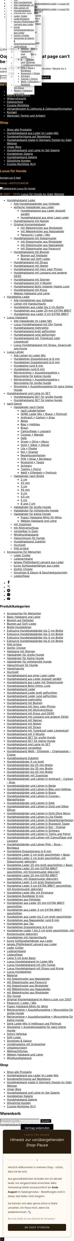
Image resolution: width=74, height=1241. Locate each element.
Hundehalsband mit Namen (31, 221)
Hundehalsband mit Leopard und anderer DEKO (37, 716)
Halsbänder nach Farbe (29, 407)
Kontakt (12, 112)
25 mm (25, 483)
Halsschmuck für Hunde (29, 538)
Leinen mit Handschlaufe (30, 303)
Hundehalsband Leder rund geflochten (32, 696)
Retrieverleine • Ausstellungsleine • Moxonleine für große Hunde (37, 381)
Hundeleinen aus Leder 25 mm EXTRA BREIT (42, 310)
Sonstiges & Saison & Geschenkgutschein (40, 572)
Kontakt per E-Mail (10, 177)
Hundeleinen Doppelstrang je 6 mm (37, 362)
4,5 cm (25, 496)
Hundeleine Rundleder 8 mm (25, 896)
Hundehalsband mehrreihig (31, 328)
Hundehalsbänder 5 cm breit (25, 761)
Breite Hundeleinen (19, 627)
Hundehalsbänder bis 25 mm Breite (30, 765)
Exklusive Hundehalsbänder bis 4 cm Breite (35, 637)
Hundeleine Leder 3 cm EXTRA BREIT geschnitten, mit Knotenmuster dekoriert (39, 887)
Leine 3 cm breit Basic (21, 958)
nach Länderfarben (33, 410)
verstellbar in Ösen (26, 531)
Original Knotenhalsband (29, 224)
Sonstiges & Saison (19, 1040)
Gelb (24, 438)
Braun (24, 427)
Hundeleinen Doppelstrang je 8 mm (37, 359)
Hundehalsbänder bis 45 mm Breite (30, 772)
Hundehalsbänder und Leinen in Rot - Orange (36, 827)
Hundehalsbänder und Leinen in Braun (31, 792)
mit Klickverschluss (26, 527)
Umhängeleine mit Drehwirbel (26, 1044)
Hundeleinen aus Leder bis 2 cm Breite (39, 307)
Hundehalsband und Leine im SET (28, 393)
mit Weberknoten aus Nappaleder (42, 231)
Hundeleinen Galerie (20, 153)
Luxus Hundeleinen (19, 972)
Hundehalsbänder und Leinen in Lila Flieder (35, 816)
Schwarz (25, 76)
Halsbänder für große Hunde (32, 507)
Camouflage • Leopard (36, 431)
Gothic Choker (21, 35)
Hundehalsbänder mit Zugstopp (27, 775)
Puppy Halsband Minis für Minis (41, 517)
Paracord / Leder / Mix (35, 234)
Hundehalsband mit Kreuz (22, 86)
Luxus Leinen (15, 352)
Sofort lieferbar (17, 1034)
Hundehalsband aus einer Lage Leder (45, 217)
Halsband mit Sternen (21, 651)
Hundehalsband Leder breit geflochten (32, 692)
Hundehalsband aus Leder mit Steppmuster (35, 682)
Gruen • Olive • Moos (35, 441)
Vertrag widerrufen (37, 1128)
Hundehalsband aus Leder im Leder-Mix (33, 133)
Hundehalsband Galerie (22, 157)
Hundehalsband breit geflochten (35, 331)
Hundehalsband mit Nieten (31, 265)
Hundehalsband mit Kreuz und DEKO (30, 713)
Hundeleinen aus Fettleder (24, 899)
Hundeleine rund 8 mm (28, 365)
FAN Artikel (21, 548)
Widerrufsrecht (16, 98)
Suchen (46, 1121)
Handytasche (15, 668)
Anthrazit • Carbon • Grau (38, 417)
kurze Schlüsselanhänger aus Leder (24, 30)
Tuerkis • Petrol (29, 78)
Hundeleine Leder (18, 296)
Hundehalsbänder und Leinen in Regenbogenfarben (40, 820)
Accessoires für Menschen (24, 552)
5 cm (24, 500)
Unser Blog (14, 147)
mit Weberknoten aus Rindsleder (42, 228)
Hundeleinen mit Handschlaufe (26, 937)
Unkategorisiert (17, 1047)
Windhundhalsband (26, 534)
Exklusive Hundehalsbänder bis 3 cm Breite (35, 634)
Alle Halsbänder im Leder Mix (33, 321)
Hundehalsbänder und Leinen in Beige (31, 785)
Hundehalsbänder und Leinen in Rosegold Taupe (38, 823)
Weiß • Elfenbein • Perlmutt (39, 472)
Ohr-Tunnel (14, 996)
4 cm (24, 493)
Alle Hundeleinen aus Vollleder (33, 300)
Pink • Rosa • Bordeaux (28, 69)
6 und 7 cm (23, 62)
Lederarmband (21, 18)
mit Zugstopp (22, 524)
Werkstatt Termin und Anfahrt (26, 115)
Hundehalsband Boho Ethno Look (28, 685)
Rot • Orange (28, 62)
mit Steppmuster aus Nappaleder (42, 245)
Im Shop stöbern (37, 1227)
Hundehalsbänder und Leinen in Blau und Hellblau (39, 789)
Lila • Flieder (27, 59)
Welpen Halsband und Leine (23, 92)
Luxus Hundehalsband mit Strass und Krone (35, 968)
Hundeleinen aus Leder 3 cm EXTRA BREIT (41, 314)
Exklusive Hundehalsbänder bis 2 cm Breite (35, 630)
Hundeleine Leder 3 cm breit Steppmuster (34, 882)
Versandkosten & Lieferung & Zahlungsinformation (39, 108)
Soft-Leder (14, 1037)
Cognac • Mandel (32, 434)
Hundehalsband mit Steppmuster (35, 238)
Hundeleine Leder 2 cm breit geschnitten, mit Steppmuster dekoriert (36, 859)
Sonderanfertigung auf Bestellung (29, 136)
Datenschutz (15, 102)
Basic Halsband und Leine (23, 617)
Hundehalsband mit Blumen (31, 252)
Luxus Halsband (17, 317)
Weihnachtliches (17, 1051)
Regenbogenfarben (31, 65)
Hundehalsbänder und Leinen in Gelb (31, 803)
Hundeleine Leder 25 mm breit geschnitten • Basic (40, 865)
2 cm (24, 479)
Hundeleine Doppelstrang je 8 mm (29, 851)
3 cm (24, 486)
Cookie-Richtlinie (18, 105)
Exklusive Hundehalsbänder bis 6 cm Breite (35, 641)
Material (12, 975)
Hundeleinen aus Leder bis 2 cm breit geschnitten (39, 916)
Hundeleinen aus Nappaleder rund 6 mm (33, 920)
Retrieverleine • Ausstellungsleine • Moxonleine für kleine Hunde (37, 374)
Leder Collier (20, 16)
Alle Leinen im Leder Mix (30, 355)
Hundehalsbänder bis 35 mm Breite (30, 768)
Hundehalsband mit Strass (31, 262)
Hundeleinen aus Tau (20, 923)
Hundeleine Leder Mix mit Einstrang (30, 892)
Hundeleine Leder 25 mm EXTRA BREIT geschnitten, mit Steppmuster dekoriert (32, 877)
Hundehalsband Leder (21, 200)
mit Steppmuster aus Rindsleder (41, 241)
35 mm (25, 490)
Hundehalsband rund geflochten (34, 334)
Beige (24, 421)
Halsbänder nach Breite (29, 476)
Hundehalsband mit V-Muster (33, 283)
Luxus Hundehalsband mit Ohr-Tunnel (38, 324)
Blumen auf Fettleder (34, 255)
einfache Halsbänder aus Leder (34, 207)
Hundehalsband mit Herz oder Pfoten (38, 269)
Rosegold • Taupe (30, 73)
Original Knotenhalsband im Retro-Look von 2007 (39, 999)
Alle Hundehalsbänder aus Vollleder (37, 203)
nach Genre (14, 403)
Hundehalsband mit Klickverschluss (30, 710)
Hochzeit (19, 545)
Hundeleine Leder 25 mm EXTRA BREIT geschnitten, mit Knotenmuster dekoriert (33, 870)
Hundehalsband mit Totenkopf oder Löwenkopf (38, 730)
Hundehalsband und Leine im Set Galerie (33, 150)
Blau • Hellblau (30, 424)
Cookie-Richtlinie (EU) (21, 164)
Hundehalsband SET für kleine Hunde (38, 400)
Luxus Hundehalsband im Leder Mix (30, 961)
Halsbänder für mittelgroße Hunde (36, 510)
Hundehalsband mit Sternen (32, 279)
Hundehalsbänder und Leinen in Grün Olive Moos (38, 813)
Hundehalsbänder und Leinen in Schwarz (33, 830)
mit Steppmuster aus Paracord (40, 248)
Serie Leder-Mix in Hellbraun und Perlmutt (34, 1023)
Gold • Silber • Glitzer (35, 445)
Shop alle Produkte (19, 129)
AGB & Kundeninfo (18, 95)
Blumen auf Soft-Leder (35, 259)
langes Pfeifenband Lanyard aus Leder (24, 23)
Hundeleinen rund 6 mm (29, 369)
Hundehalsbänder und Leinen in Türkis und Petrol (39, 834)
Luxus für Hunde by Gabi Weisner (42, 194)
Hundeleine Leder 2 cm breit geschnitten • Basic (38, 854)
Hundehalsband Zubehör (30, 541)
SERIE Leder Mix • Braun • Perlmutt (44, 414)
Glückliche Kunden (19, 160)
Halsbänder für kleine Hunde (32, 514)
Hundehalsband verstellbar (24, 747)
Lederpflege (20, 46)
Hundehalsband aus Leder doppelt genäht (34, 679)
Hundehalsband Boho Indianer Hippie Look (41, 286)
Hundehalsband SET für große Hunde (38, 396)
